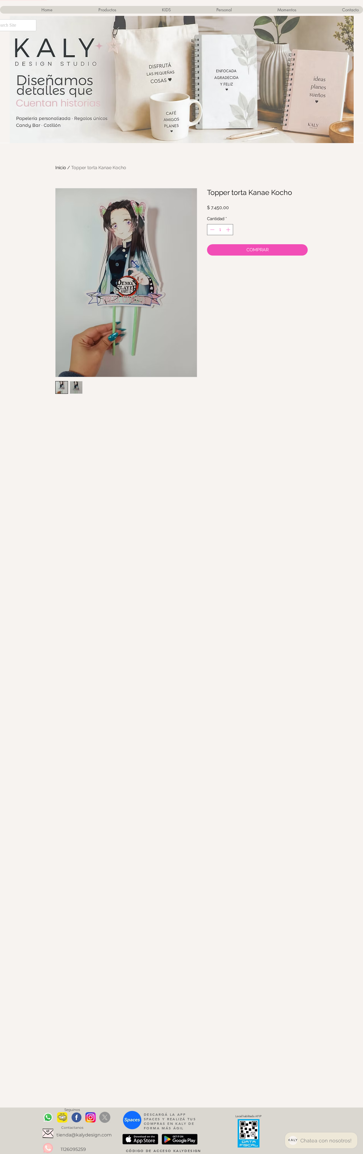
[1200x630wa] (62, 1117)
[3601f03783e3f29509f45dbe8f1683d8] (48, 1133)
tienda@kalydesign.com (84, 1135)
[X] (104, 1117)
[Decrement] (212, 229)
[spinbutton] (220, 229)
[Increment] (229, 229)
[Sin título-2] (90, 1117)
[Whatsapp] (48, 1117)
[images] (76, 1117)
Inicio (60, 167)
